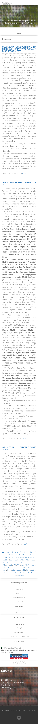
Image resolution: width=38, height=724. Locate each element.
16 (35, 552)
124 (27, 570)
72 (18, 562)
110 (27, 567)
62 (33, 560)
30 (27, 555)
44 (21, 557)
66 (7, 562)
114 (4, 570)
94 (26, 565)
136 (24, 572)
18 (5, 555)
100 (4, 567)
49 (34, 557)
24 (16, 555)
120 (18, 570)
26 (20, 555)
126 (32, 570)
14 (31, 552)
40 (13, 557)
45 (24, 557)
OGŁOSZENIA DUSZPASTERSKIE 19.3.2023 (19, 448)
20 (8, 555)
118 (13, 570)
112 (32, 567)
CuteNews (21, 575)
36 (6, 557)
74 (22, 562)
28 (23, 555)
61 (30, 560)
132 (15, 572)
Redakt (24, 173)
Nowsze (7, 552)
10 (24, 552)
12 (27, 552)
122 (23, 570)
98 (33, 565)
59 (26, 560)
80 (33, 562)
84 (7, 565)
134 (19, 572)
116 (8, 570)
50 (4, 560)
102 (8, 567)
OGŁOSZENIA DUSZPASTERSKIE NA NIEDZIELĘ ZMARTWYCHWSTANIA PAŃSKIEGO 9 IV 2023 (19, 49)
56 (18, 560)
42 (17, 557)
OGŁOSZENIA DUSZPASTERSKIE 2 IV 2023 (19, 183)
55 (16, 560)
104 (13, 567)
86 (11, 565)
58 (23, 560)
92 (22, 565)
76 (26, 562)
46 (26, 557)
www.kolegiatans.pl (10, 687)
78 (29, 562)
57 (21, 560)
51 (6, 560)
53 (11, 560)
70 (15, 562)
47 (29, 557)
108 (23, 567)
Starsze (29, 572)
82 (4, 565)
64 (4, 562)
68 (11, 562)
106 (18, 567)
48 (31, 557)
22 (12, 555)
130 (10, 572)
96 (29, 565)
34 (34, 555)
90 (18, 565)
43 (19, 557)
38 (9, 557)
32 (31, 555)
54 (13, 560)
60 (28, 560)
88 (15, 565)
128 (5, 572)
